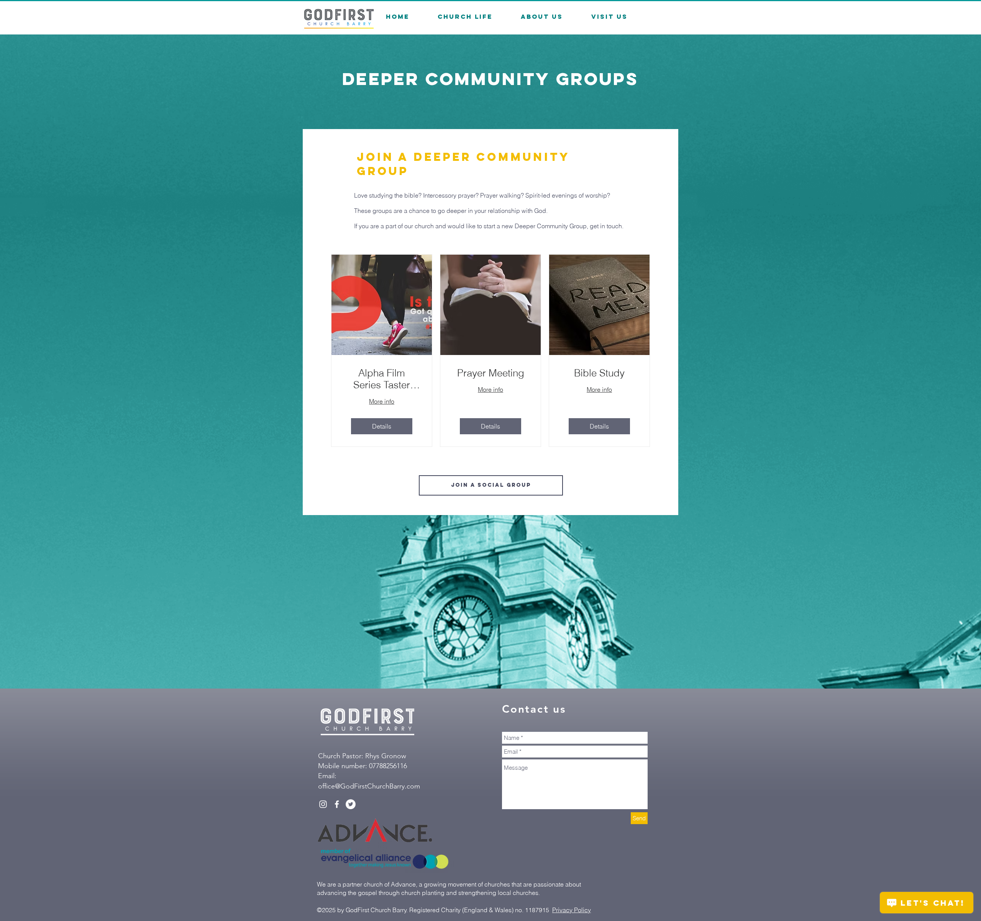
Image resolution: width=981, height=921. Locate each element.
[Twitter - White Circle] (351, 804)
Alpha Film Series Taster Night (381, 379)
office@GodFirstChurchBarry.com (369, 786)
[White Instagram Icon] (323, 804)
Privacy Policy (571, 910)
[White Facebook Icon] (337, 804)
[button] (465, 16)
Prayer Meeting (490, 373)
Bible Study (599, 373)
